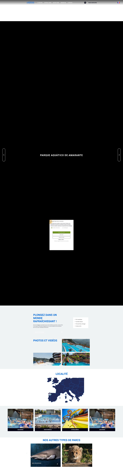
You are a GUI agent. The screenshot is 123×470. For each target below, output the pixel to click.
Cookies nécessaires (56, 227)
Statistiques (66, 227)
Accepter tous (61, 232)
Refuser (61, 234)
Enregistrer (61, 237)
